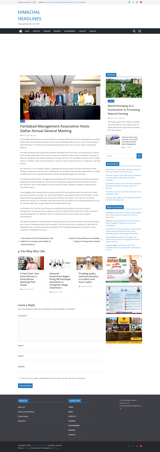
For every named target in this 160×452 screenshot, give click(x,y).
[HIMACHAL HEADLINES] (20, 31)
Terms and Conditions (26, 412)
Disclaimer (22, 421)
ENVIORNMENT (74, 425)
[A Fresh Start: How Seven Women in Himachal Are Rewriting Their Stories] (31, 258)
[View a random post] (139, 31)
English (93, 31)
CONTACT (72, 435)
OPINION (47, 31)
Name (21, 345)
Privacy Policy (23, 416)
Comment (23, 316)
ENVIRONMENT (70, 31)
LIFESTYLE (36, 31)
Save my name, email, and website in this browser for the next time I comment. (53, 378)
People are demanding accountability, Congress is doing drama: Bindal (84, 240)
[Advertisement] (80, 50)
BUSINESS (57, 31)
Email (21, 356)
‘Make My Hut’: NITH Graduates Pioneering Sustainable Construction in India (123, 247)
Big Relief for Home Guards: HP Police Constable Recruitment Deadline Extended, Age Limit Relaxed (123, 185)
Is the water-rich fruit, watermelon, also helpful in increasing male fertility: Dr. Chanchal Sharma (37, 241)
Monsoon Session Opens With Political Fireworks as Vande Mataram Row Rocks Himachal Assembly (123, 177)
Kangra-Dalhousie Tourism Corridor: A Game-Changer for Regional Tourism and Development (123, 223)
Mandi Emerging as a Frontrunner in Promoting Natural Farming (124, 109)
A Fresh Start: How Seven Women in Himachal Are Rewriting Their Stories (29, 279)
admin (34, 135)
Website (21, 366)
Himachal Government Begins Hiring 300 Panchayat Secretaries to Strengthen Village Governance (60, 280)
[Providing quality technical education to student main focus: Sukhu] (90, 258)
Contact (82, 31)
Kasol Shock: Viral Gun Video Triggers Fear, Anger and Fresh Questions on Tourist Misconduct (124, 215)
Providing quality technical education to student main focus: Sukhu (89, 277)
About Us (21, 407)
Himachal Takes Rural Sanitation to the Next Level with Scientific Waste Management (130, 140)
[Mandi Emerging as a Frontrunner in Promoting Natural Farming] (124, 88)
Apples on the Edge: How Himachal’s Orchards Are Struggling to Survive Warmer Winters (122, 239)
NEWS (27, 31)
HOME (70, 407)
